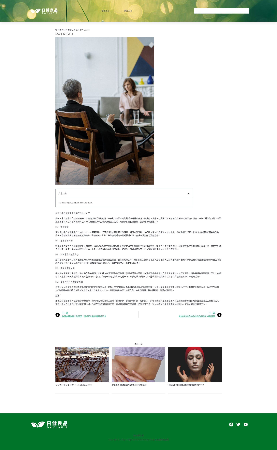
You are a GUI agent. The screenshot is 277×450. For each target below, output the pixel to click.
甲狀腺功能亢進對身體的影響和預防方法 (186, 385)
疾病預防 (105, 11)
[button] (189, 193)
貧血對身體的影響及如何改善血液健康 (129, 385)
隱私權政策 (138, 435)
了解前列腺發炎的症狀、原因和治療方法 (73, 385)
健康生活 (128, 11)
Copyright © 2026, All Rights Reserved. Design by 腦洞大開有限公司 (138, 439)
